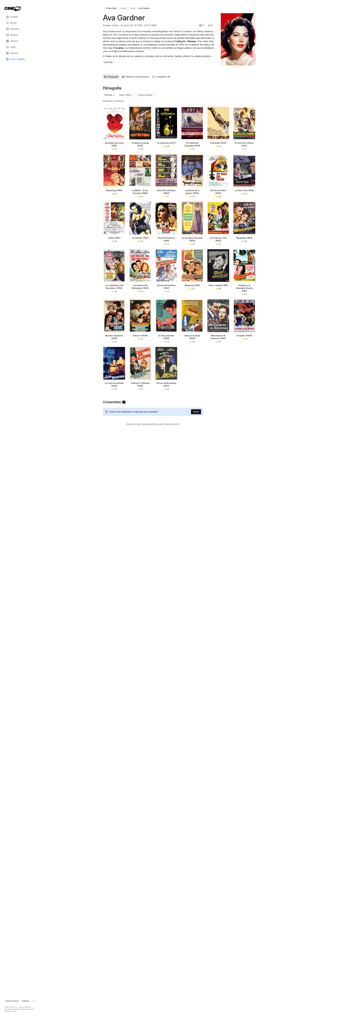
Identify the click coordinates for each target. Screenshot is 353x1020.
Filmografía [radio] (112, 77)
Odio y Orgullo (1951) (218, 285)
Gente (132, 8)
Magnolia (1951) (192, 285)
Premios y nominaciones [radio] (137, 77)
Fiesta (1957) (114, 238)
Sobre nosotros (12, 1001)
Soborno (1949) (140, 335)
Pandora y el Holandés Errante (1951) (244, 288)
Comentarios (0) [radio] (163, 77)
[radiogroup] (126, 76)
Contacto (25, 1001)
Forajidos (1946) (244, 335)
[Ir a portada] (12, 9)
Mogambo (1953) (244, 238)
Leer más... (109, 62)
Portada (123, 8)
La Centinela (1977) (166, 143)
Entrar (196, 412)
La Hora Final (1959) (244, 190)
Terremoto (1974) (218, 143)
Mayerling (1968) (114, 190)
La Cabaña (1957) (140, 238)
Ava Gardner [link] (144, 8)
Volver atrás (111, 8)
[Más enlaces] (33, 1001)
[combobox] (110, 94)
